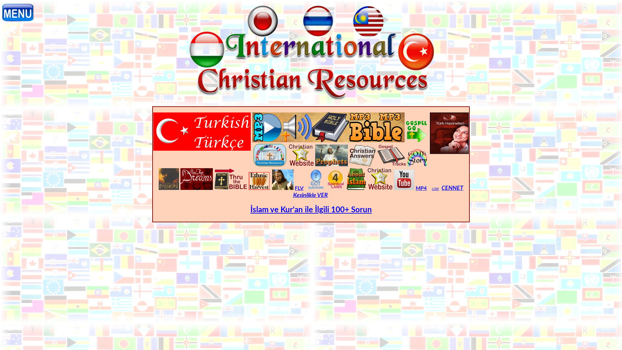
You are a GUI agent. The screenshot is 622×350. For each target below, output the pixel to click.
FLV (299, 188)
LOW (435, 189)
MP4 (421, 188)
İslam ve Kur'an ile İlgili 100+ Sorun (311, 210)
